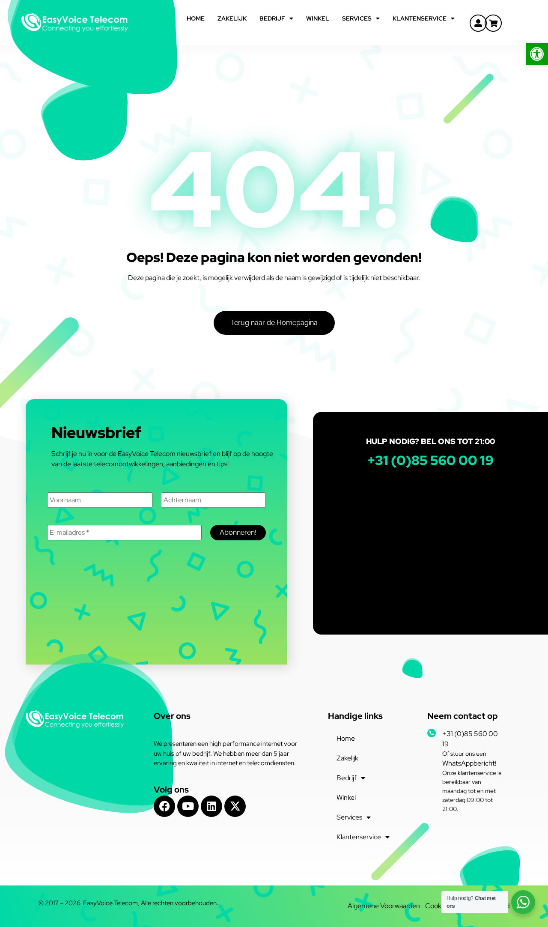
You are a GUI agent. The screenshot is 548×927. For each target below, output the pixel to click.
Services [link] (357, 18)
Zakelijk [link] (232, 18)
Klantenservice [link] (420, 18)
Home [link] (196, 18)
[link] (537, 54)
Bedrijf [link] (272, 18)
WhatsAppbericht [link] (468, 763)
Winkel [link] (317, 18)
